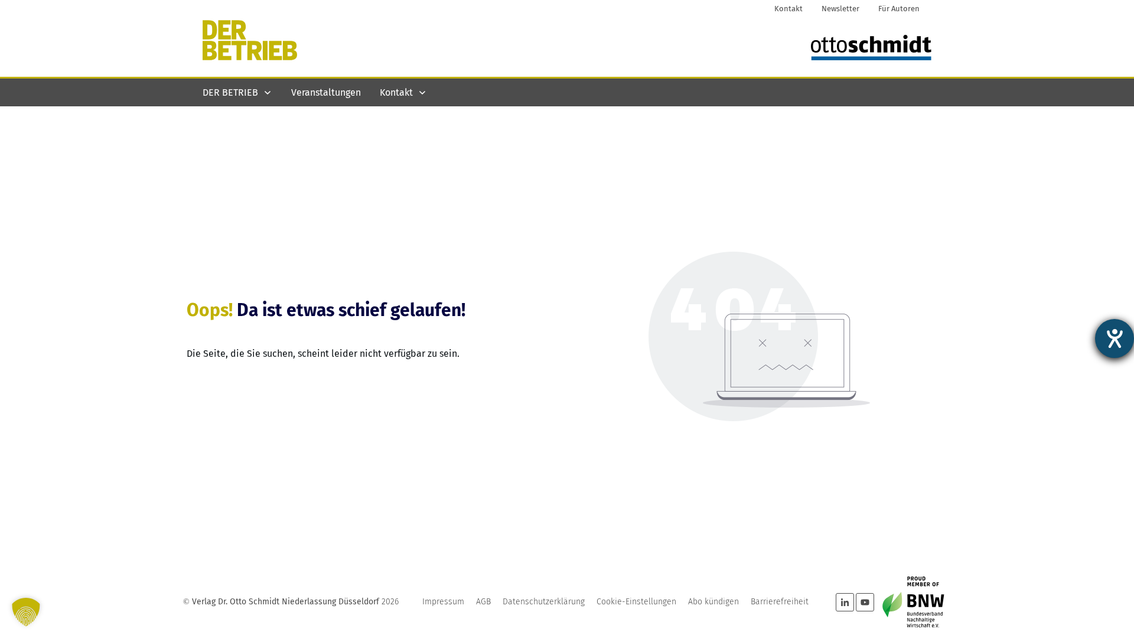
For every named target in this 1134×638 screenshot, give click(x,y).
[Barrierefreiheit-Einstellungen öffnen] (1114, 338)
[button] (26, 612)
